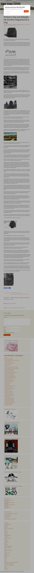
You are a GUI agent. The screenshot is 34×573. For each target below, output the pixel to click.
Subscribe (26, 11)
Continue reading (7, 13)
